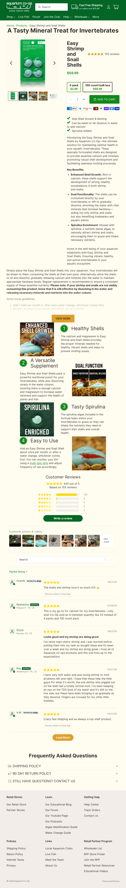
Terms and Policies (110, 881)
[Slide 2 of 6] (23, 96)
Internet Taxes (15, 860)
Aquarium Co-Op (22, 881)
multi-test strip (39, 463)
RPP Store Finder (94, 854)
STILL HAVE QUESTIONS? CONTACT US (44, 781)
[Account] (108, 7)
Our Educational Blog (58, 804)
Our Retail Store (16, 804)
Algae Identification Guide (61, 827)
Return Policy (15, 854)
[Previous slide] (10, 63)
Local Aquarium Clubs (59, 848)
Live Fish (50, 854)
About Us (51, 865)
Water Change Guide (58, 832)
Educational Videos (96, 871)
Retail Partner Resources (99, 865)
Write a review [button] (63, 518)
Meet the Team (54, 860)
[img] (51, 582)
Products (21, 25)
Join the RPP (92, 860)
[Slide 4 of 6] (43, 96)
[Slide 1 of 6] (12, 96)
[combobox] (47, 7)
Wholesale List (93, 848)
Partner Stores (16, 810)
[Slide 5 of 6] (53, 96)
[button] (45, 495)
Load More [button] (63, 737)
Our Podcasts (53, 821)
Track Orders (92, 810)
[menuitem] (96, 17)
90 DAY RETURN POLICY (32, 773)
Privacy (11, 865)
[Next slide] (55, 63)
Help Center (91, 804)
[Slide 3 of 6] (33, 96)
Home (10, 25)
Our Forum (51, 810)
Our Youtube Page (56, 815)
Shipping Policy (16, 848)
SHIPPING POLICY (27, 766)
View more (63, 318)
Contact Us (91, 815)
